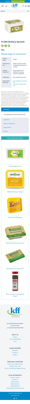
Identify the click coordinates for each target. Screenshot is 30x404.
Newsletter (15, 350)
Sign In (8, 1)
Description (6, 109)
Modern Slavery (15, 382)
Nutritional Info (7, 127)
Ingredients (6, 119)
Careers (15, 337)
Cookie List (15, 379)
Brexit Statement (15, 386)
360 (18, 395)
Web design (13, 395)
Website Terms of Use (15, 366)
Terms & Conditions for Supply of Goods (15, 368)
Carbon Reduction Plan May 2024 (15, 388)
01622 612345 (20, 328)
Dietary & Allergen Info (9, 123)
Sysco (15, 341)
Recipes (5, 131)
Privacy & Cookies (15, 377)
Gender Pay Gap (15, 384)
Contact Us (15, 352)
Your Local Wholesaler (15, 339)
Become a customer (18, 1)
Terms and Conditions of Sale (15, 364)
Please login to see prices (13, 54)
